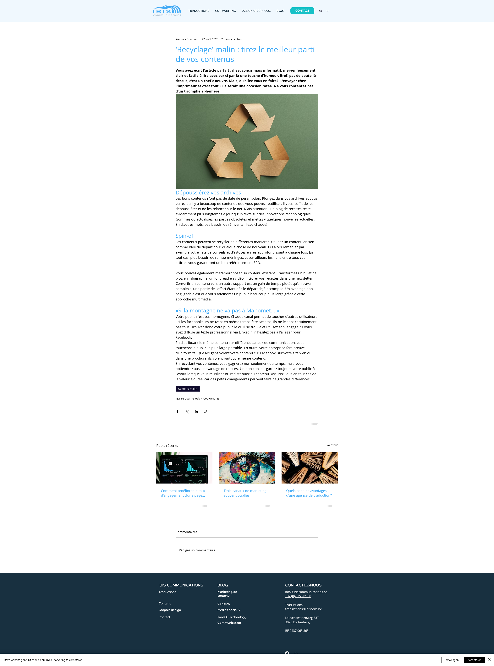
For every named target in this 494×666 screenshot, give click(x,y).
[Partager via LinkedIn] (196, 411)
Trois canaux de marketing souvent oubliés (245, 492)
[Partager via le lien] (206, 411)
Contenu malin (187, 388)
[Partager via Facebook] (177, 411)
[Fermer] (489, 660)
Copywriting (211, 398)
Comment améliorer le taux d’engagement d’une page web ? (183, 492)
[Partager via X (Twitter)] (187, 411)
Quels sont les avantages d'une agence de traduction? (309, 492)
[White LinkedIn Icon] (296, 653)
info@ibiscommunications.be (306, 591)
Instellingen (452, 660)
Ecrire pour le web (188, 398)
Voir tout (332, 444)
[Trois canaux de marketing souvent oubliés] (247, 467)
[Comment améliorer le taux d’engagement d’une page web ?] (184, 467)
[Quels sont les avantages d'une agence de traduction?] (310, 467)
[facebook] (287, 653)
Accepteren (474, 660)
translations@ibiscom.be (303, 608)
